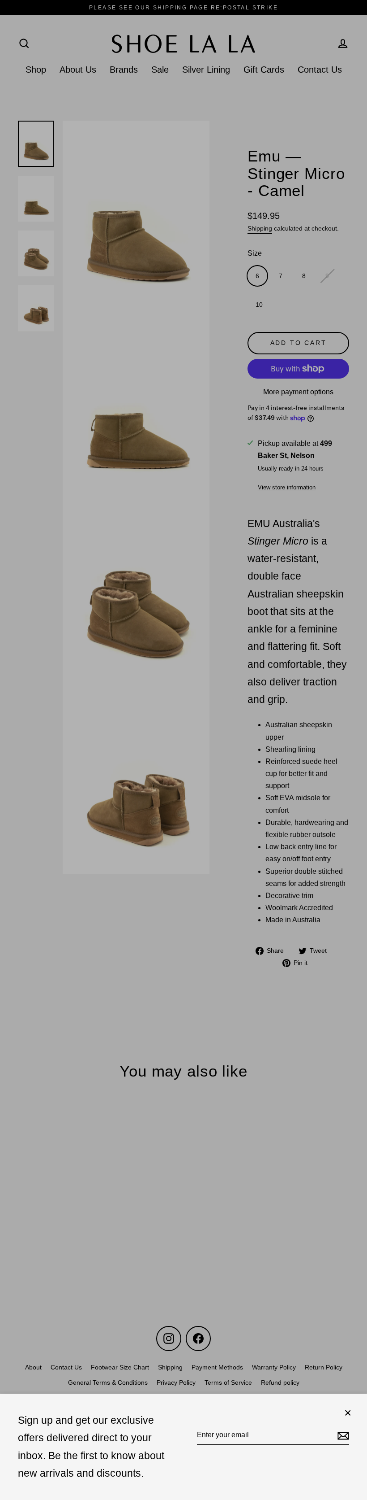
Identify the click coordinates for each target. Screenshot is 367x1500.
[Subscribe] (342, 1435)
